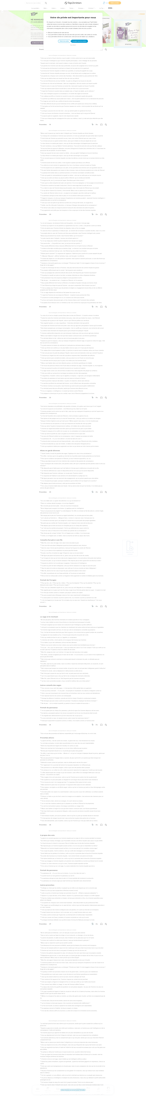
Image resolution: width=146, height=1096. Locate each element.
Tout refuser (73, 45)
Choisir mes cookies (64, 41)
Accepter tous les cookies (79, 41)
